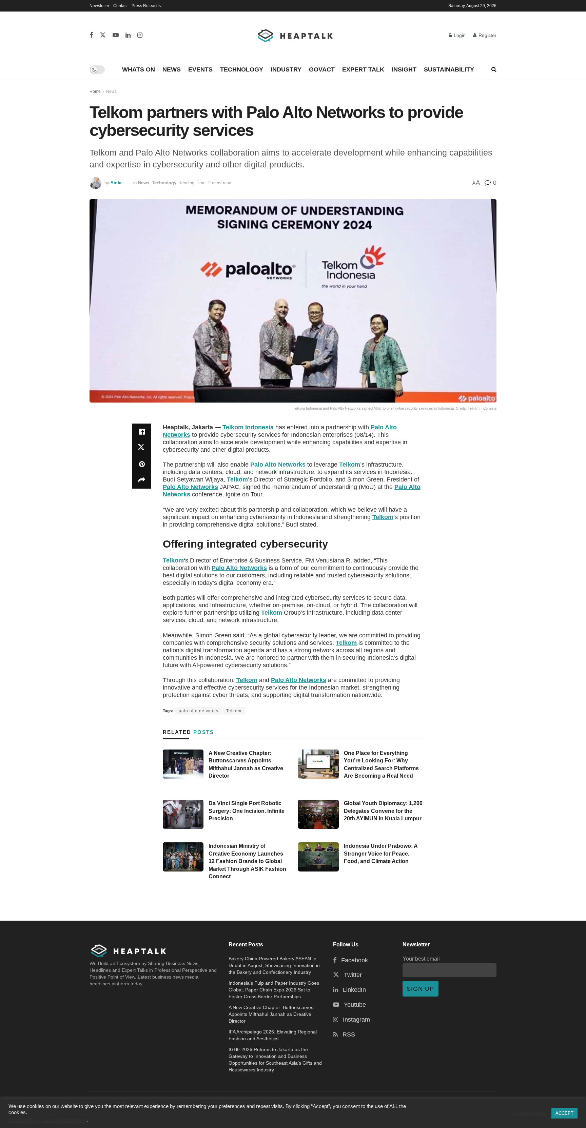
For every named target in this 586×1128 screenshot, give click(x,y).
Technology (241, 69)
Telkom (349, 464)
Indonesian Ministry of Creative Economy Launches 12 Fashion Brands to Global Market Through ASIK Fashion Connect (247, 861)
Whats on (138, 69)
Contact (120, 5)
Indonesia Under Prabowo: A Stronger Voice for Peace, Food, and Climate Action (380, 853)
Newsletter (99, 5)
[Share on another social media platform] (141, 480)
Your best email (421, 959)
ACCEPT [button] (564, 1113)
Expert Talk (363, 69)
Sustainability (449, 69)
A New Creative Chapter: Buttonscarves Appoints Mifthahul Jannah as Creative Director (271, 1014)
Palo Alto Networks (278, 464)
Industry (286, 69)
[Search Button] (493, 69)
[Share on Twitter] (141, 448)
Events (200, 69)
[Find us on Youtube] (116, 35)
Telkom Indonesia (248, 427)
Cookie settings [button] (529, 1113)
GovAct (322, 69)
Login (459, 35)
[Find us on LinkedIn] (128, 35)
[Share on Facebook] (141, 432)
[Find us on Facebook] (91, 35)
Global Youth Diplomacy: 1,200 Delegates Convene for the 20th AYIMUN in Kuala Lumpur (383, 810)
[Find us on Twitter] (103, 35)
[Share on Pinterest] (141, 464)
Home (95, 91)
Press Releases (146, 5)
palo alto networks (198, 711)
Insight (404, 69)
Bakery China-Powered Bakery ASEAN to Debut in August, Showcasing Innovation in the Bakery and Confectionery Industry (274, 965)
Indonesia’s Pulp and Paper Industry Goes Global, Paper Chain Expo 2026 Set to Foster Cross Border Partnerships (274, 989)
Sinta (116, 182)
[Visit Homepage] (295, 35)
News (171, 69)
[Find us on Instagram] (139, 35)
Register (486, 35)
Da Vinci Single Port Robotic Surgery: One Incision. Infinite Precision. (247, 810)
